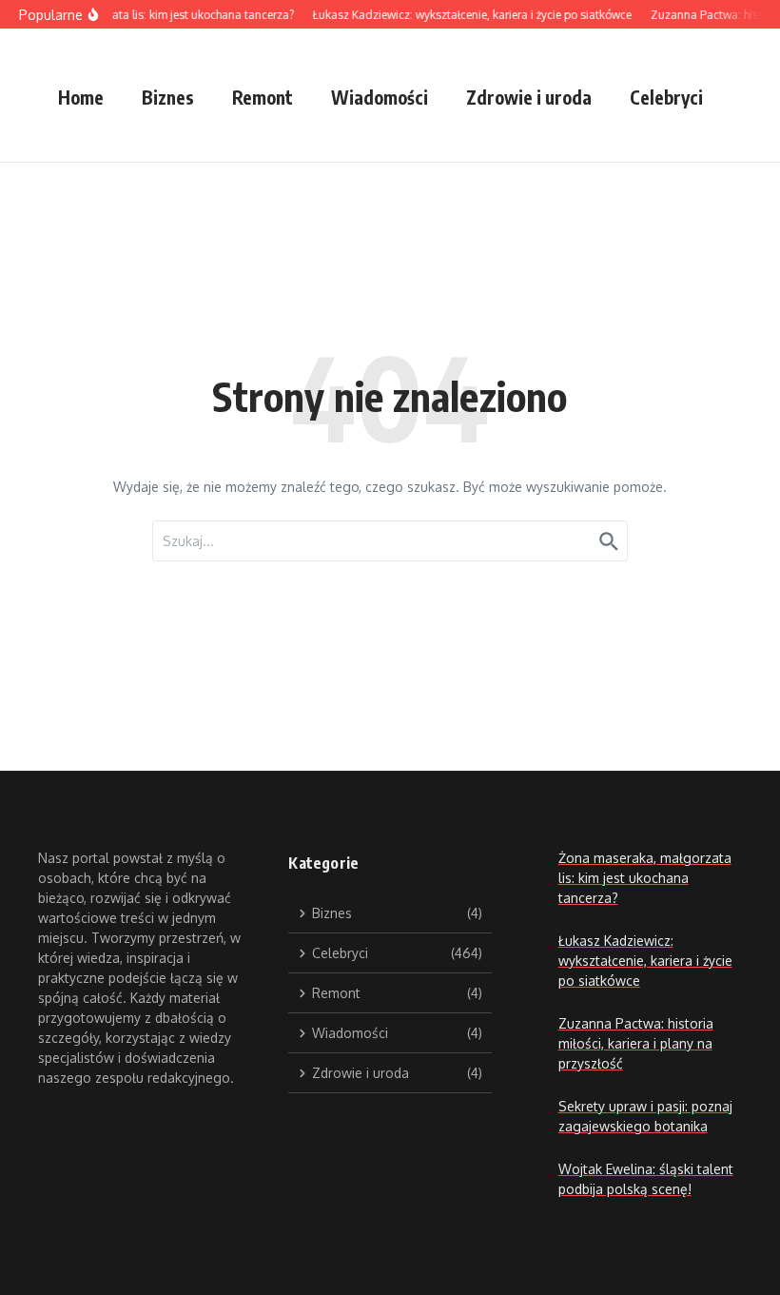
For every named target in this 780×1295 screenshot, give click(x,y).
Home (81, 97)
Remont (262, 97)
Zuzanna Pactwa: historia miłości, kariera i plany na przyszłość (635, 1043)
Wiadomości (379, 97)
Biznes (168, 97)
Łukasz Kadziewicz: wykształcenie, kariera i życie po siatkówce (645, 960)
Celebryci (666, 97)
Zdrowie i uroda (529, 97)
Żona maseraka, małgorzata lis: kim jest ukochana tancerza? (644, 878)
